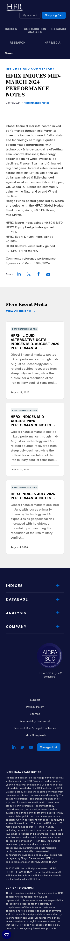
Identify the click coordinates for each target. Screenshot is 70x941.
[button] (19, 274)
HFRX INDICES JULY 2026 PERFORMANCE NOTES (33, 496)
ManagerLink (50, 747)
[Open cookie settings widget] (6, 934)
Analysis (16, 613)
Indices (14, 586)
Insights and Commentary (30, 68)
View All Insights (19, 311)
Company (16, 627)
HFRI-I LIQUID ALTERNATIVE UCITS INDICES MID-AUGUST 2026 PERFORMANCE (35, 341)
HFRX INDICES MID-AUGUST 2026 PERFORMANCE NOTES (31, 421)
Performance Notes (37, 102)
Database (17, 599)
